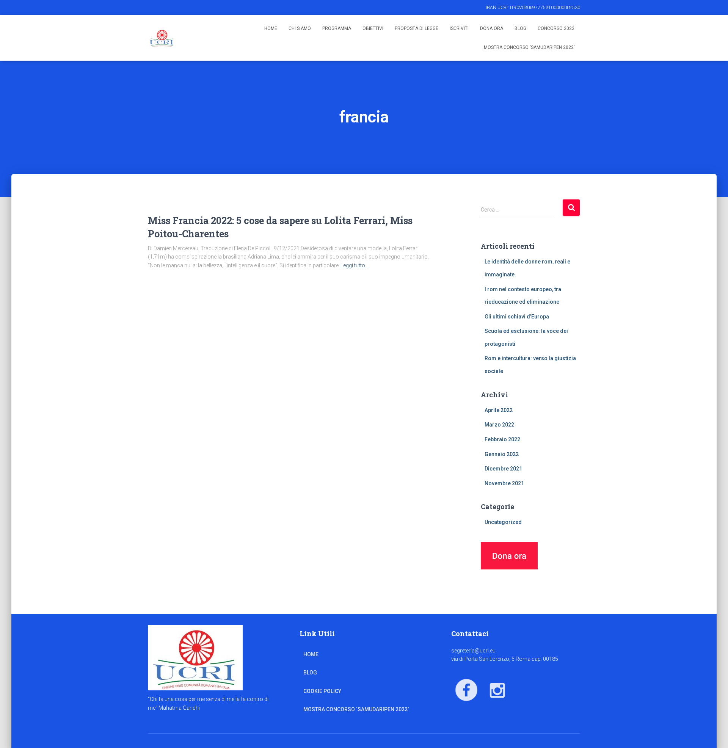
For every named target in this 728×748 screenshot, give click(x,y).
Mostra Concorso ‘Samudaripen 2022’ (529, 47)
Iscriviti (459, 28)
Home (270, 28)
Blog (520, 28)
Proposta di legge (416, 28)
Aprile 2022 (499, 410)
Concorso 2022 (556, 28)
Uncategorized (503, 522)
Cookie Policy (322, 691)
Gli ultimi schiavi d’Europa (517, 317)
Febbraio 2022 (502, 439)
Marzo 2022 (499, 425)
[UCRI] (161, 37)
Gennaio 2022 (502, 454)
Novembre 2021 (504, 483)
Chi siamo (300, 28)
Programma (336, 28)
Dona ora (491, 28)
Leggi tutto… (354, 265)
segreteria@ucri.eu (473, 651)
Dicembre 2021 (503, 469)
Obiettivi (372, 28)
